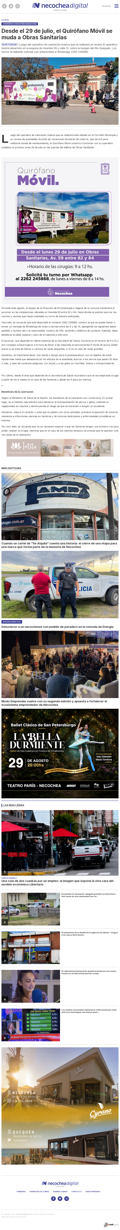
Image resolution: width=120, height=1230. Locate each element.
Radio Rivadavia (93, 1192)
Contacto (76, 1192)
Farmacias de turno (39, 1192)
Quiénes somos (60, 1192)
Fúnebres (21, 1192)
